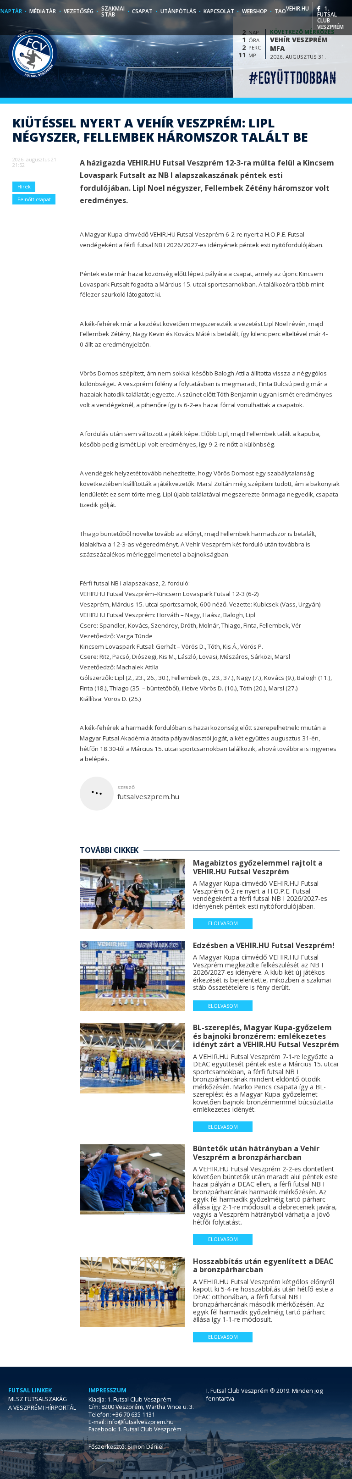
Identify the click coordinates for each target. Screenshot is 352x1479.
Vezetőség (79, 11)
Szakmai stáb (113, 11)
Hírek (24, 186)
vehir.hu (297, 8)
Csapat (142, 11)
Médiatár (42, 11)
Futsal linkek (30, 1390)
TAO (280, 11)
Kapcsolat (219, 11)
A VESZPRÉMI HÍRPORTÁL (42, 1408)
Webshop (254, 11)
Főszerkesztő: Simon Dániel (126, 1447)
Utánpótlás (178, 11)
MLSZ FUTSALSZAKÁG (37, 1399)
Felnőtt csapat (34, 199)
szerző (126, 787)
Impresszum (107, 1390)
